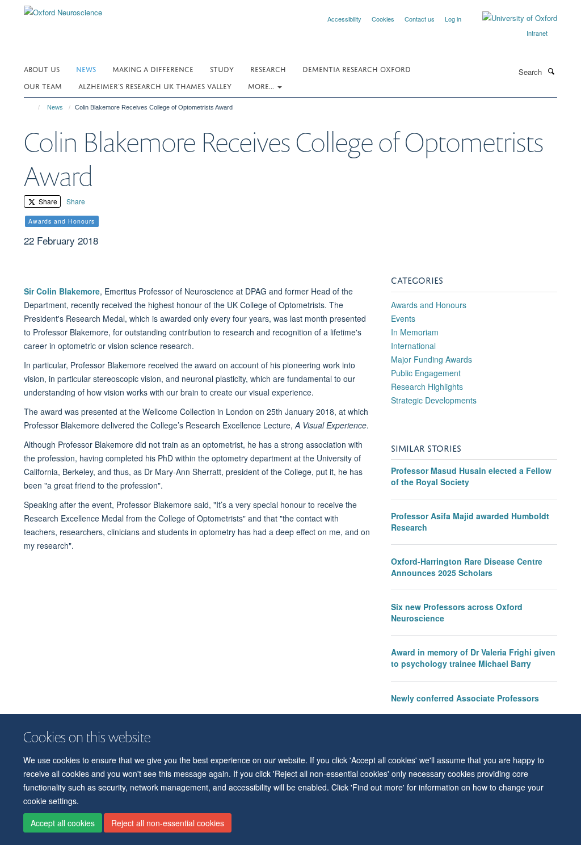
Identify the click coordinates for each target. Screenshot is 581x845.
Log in (453, 18)
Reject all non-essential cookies (167, 823)
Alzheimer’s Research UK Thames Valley (154, 85)
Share (47, 201)
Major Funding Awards (431, 359)
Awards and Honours (428, 304)
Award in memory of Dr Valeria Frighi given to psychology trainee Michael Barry (473, 657)
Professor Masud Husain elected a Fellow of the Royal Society (471, 476)
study (222, 68)
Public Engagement (426, 373)
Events (403, 318)
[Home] (33, 107)
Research (268, 68)
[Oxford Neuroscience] (63, 8)
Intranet (537, 32)
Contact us (420, 18)
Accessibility (344, 18)
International (413, 345)
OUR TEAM (43, 85)
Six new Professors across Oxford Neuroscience (457, 612)
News (86, 68)
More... (262, 85)
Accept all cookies (63, 823)
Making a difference (152, 68)
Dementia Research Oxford (356, 68)
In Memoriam (415, 332)
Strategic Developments (434, 400)
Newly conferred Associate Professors (465, 698)
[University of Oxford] (511, 18)
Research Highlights (427, 386)
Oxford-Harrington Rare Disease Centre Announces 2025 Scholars (466, 567)
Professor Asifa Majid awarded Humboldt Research (470, 521)
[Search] (551, 71)
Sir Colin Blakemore (62, 291)
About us (42, 68)
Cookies (383, 18)
